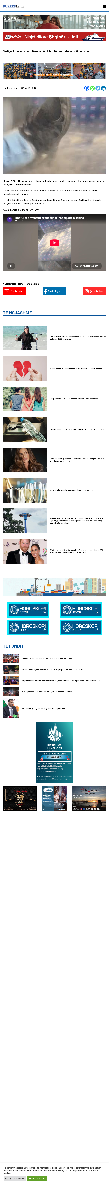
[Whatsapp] (92, 88)
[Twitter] (97, 88)
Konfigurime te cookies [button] (14, 1179)
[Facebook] (86, 88)
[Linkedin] (103, 88)
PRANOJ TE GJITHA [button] (37, 1179)
